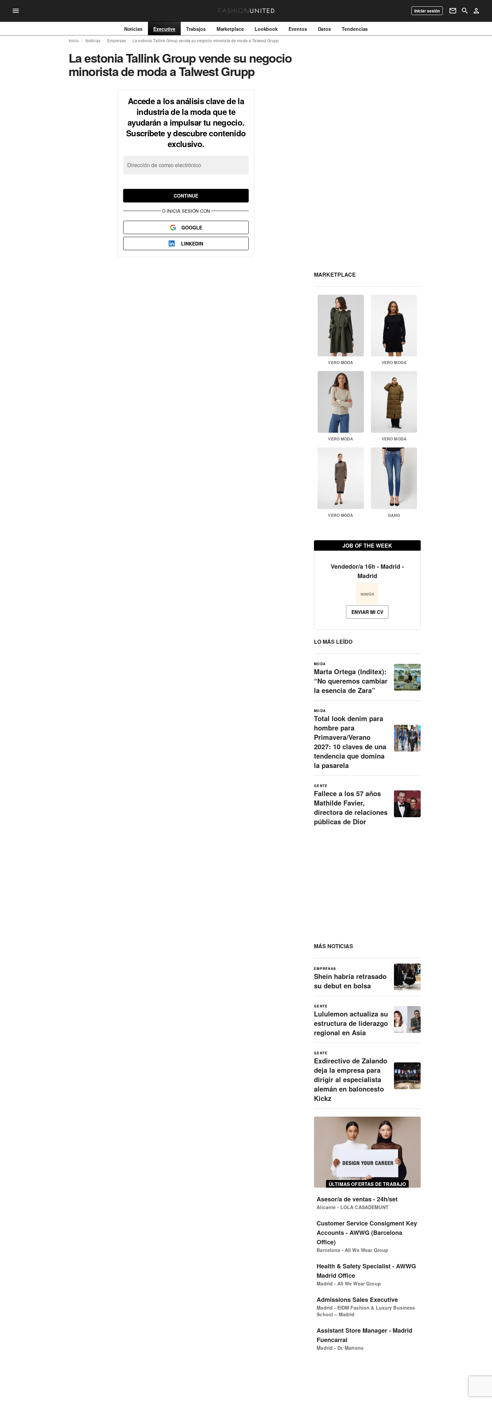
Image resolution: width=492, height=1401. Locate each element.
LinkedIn (192, 243)
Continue (186, 195)
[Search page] (465, 11)
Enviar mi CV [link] (367, 612)
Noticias (92, 40)
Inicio (74, 40)
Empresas (116, 40)
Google (191, 227)
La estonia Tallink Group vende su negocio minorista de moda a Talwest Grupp (206, 40)
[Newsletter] (453, 11)
